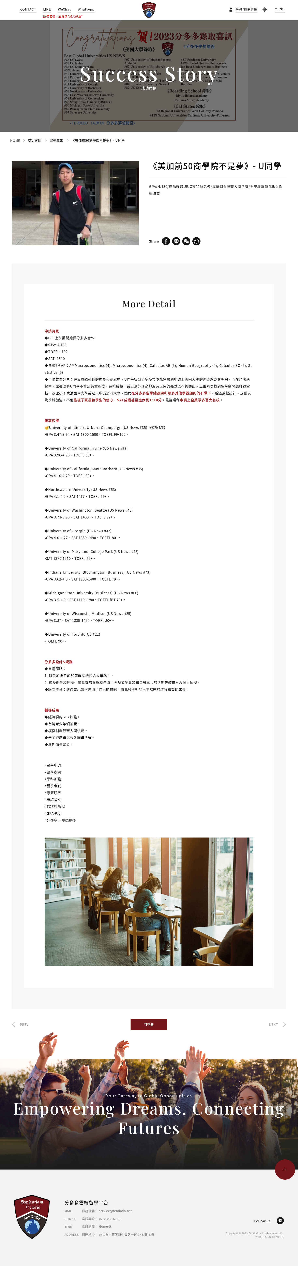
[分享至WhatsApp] (196, 241)
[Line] (280, 1220)
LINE (47, 9)
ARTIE (279, 1237)
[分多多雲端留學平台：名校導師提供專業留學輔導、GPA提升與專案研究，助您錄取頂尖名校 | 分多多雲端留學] (149, 10)
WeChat (64, 9)
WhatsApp (86, 9)
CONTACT (28, 9)
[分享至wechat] (186, 241)
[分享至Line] (176, 241)
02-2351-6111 (110, 1219)
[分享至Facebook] (166, 241)
